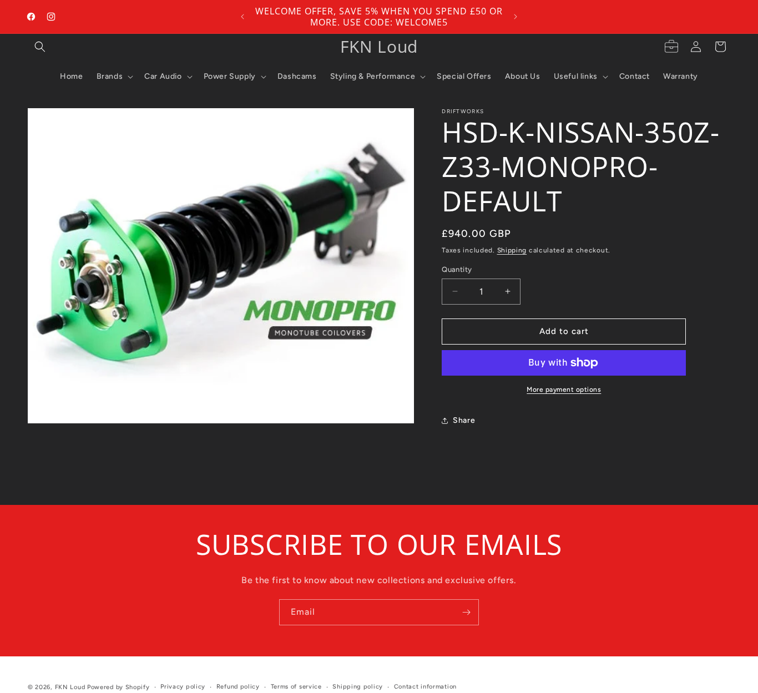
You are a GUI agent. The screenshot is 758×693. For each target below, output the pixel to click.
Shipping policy (357, 686)
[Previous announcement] (242, 16)
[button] (40, 46)
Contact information (425, 686)
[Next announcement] (515, 16)
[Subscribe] (466, 612)
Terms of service (296, 686)
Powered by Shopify (118, 687)
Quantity (457, 269)
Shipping (512, 250)
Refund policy (238, 686)
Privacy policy (182, 686)
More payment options (564, 389)
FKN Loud (70, 687)
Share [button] (464, 420)
